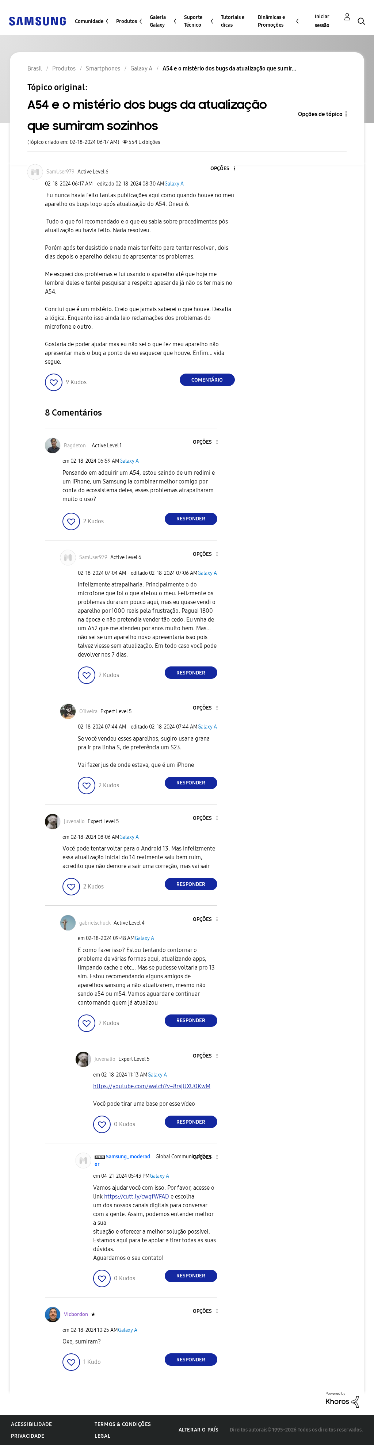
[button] (222, 168)
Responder (190, 519)
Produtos (126, 21)
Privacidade (28, 1436)
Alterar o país (199, 1430)
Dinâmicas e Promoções (271, 21)
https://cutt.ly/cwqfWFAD (136, 1196)
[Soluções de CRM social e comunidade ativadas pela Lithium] (342, 1399)
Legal (102, 1436)
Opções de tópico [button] (320, 114)
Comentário (207, 380)
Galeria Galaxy (158, 21)
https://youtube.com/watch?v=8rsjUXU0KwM (151, 1086)
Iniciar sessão (322, 21)
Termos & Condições (123, 1424)
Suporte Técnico (193, 21)
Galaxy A (174, 184)
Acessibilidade (31, 1424)
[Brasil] (37, 20)
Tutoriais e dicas (232, 21)
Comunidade (89, 21)
